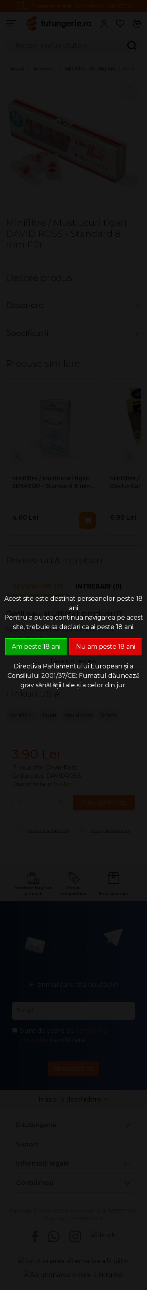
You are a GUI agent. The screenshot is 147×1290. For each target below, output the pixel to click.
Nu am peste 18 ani (105, 646)
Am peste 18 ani (36, 646)
